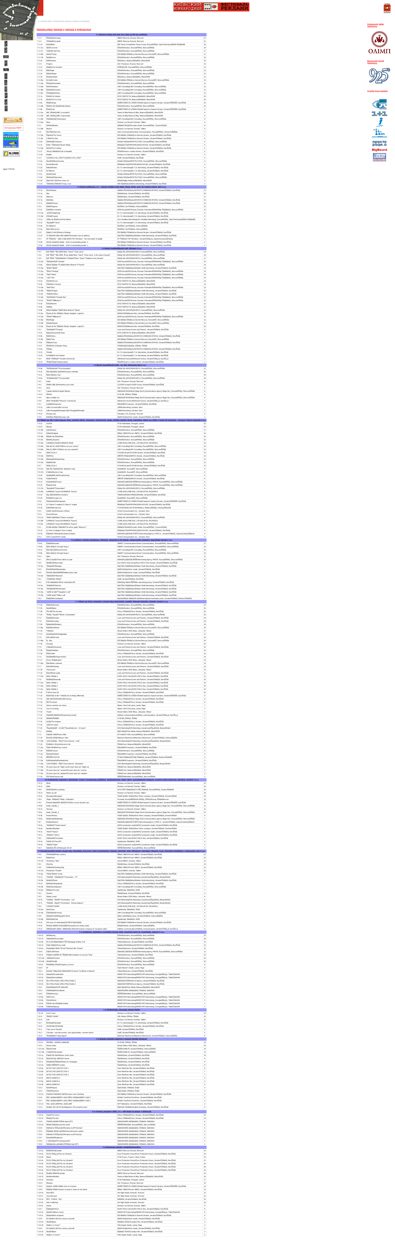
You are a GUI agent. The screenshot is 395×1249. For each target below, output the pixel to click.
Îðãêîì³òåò (13, 102)
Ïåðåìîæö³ (13, 44)
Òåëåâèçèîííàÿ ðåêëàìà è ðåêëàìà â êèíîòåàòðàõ (71, 21)
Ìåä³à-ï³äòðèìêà (15, 82)
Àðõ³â (12, 95)
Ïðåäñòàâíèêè (15, 89)
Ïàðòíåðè (13, 76)
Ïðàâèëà (12, 69)
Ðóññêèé (387, 12)
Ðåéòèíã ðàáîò (15, 57)
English (387, 4)
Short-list (13, 50)
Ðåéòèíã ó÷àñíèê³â (17, 63)
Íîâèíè (11, 108)
